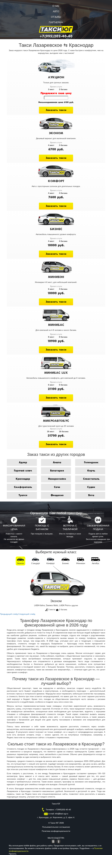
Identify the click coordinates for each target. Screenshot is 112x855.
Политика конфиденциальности (56, 831)
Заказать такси (56, 110)
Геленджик (91, 462)
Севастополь (91, 479)
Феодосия (57, 495)
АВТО (56, 11)
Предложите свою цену (56, 93)
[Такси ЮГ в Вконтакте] (53, 841)
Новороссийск (57, 479)
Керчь (91, 471)
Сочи (57, 487)
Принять (12, 853)
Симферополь (23, 487)
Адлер (23, 462)
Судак (91, 487)
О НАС (56, 6)
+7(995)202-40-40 (56, 36)
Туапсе (22, 495)
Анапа (57, 462)
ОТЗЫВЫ (56, 17)
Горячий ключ (23, 471)
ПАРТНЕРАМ (56, 22)
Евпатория (57, 471)
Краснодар (23, 479)
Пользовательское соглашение (56, 826)
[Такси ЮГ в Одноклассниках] (58, 841)
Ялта (91, 495)
